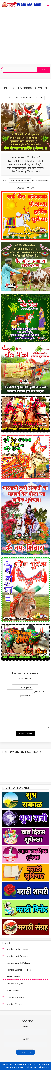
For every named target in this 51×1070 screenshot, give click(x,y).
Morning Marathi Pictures (18, 963)
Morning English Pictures (18, 949)
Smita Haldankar (20, 180)
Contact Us (45, 1067)
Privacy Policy (34, 1067)
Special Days (13, 990)
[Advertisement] (25, 38)
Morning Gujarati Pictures (19, 969)
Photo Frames (13, 976)
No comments (41, 180)
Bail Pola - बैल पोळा (32, 97)
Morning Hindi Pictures (17, 956)
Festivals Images (15, 983)
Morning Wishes (14, 1004)
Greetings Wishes (15, 997)
